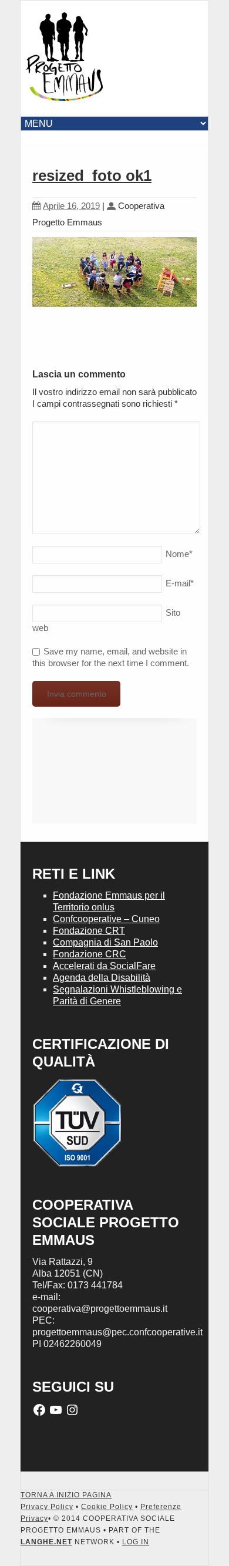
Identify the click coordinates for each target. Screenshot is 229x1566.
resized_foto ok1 (91, 175)
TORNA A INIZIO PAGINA (66, 1495)
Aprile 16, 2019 (71, 206)
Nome (179, 554)
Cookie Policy (107, 1507)
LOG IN (135, 1542)
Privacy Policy (47, 1507)
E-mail (180, 583)
